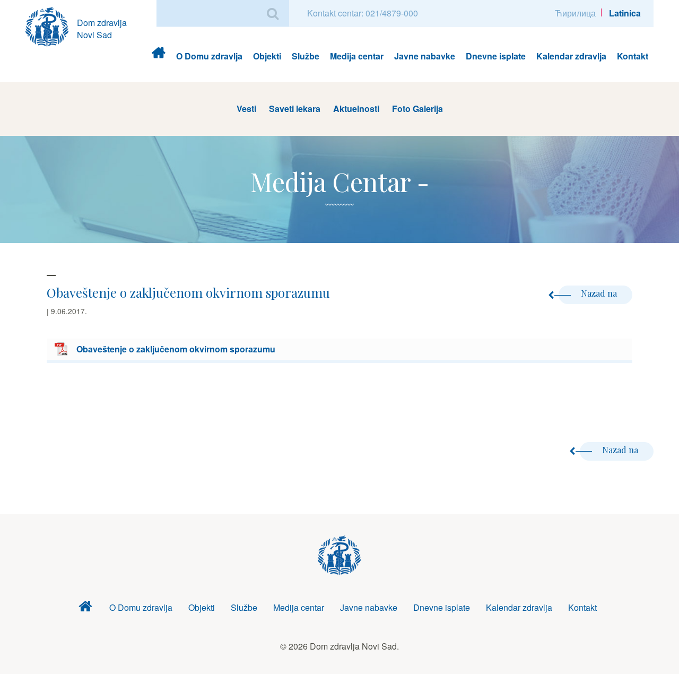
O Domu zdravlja (209, 56)
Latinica (625, 13)
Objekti (267, 56)
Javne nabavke (424, 56)
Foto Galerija (417, 108)
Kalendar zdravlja (571, 56)
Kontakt (632, 56)
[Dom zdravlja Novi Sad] (51, 25)
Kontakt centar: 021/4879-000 (362, 13)
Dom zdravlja (158, 56)
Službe (305, 56)
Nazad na (600, 293)
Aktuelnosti (356, 108)
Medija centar (357, 56)
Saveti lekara (294, 108)
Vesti (246, 108)
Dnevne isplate (496, 56)
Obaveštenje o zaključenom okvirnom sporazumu (175, 349)
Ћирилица (575, 13)
